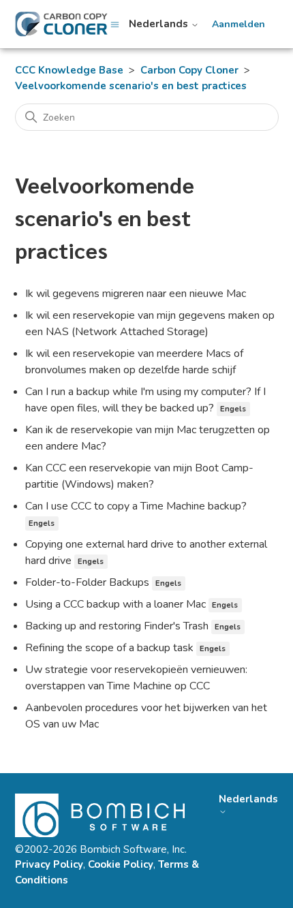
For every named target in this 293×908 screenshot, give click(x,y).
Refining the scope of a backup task (109, 647)
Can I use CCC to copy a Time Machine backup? (136, 506)
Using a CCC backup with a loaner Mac (115, 604)
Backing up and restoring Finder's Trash (117, 626)
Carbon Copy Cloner (189, 70)
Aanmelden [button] (238, 24)
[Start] (61, 24)
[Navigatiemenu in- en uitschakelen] (114, 24)
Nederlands (160, 24)
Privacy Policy (49, 864)
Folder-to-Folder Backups (87, 582)
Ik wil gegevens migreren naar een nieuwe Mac (135, 293)
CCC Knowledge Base (69, 70)
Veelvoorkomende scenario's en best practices (131, 86)
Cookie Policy (120, 864)
